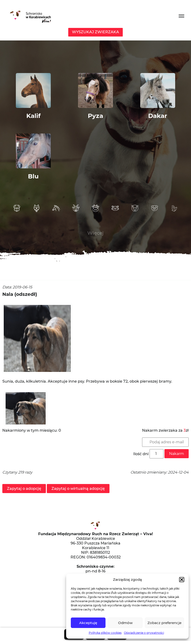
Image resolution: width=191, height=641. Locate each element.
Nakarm (176, 453)
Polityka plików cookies (105, 632)
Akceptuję (88, 623)
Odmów (125, 623)
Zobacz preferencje (164, 623)
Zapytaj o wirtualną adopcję (78, 488)
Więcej (95, 233)
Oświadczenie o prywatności (144, 632)
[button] (181, 579)
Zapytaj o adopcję (24, 488)
